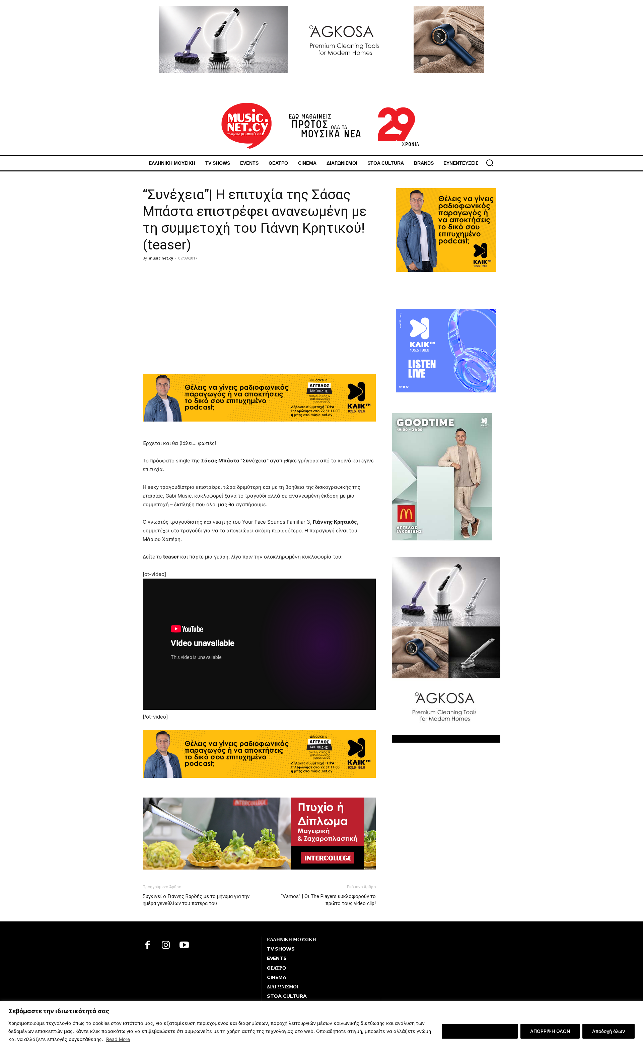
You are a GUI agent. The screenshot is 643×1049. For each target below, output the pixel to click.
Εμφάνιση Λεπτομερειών (479, 1031)
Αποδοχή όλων (608, 1031)
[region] (321, 1025)
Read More (118, 1039)
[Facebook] (147, 945)
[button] (490, 163)
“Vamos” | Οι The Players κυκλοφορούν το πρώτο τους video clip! (328, 899)
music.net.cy (161, 257)
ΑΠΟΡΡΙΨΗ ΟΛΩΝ (550, 1031)
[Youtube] (184, 945)
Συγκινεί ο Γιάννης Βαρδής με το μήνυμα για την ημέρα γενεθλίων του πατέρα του (196, 899)
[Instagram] (165, 945)
